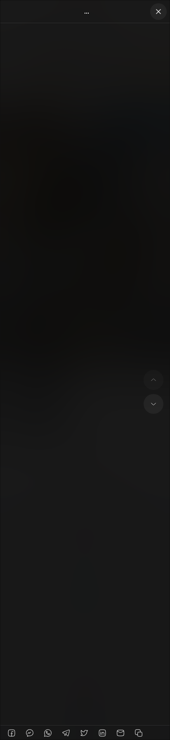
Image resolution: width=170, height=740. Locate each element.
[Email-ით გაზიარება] (120, 733)
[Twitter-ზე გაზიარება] (84, 733)
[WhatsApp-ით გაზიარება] (48, 733)
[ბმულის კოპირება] (139, 733)
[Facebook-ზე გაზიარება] (11, 733)
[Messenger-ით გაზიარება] (30, 733)
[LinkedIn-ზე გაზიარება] (102, 733)
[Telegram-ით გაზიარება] (66, 733)
